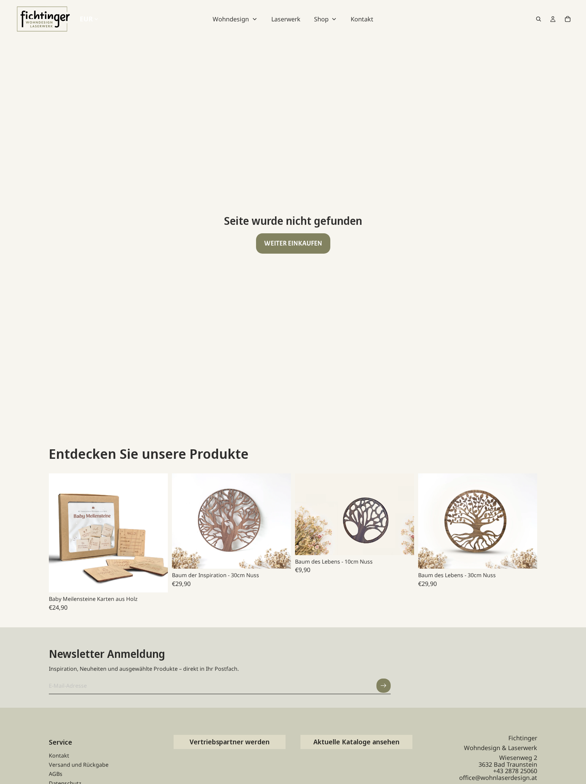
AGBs (55, 774)
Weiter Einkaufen (293, 243)
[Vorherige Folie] (59, 533)
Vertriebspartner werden (230, 741)
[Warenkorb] (567, 19)
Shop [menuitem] (321, 19)
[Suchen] (538, 19)
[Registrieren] (383, 686)
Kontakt (59, 755)
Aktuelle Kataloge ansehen (356, 741)
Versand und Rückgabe (79, 764)
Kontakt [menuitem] (362, 19)
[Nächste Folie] (158, 533)
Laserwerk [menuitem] (285, 19)
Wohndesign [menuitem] (231, 19)
